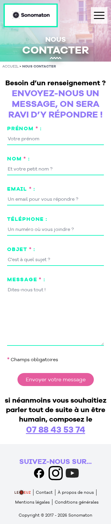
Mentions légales (32, 502)
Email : (21, 188)
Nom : (18, 158)
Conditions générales (77, 502)
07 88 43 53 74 (55, 429)
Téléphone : (27, 219)
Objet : (21, 249)
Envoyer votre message (56, 379)
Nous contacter (39, 66)
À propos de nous (76, 492)
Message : (26, 279)
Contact (44, 492)
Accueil (10, 66)
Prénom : (24, 128)
